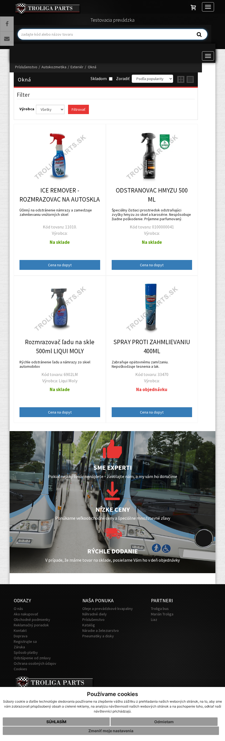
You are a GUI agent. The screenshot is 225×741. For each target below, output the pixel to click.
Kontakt (20, 630)
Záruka (19, 646)
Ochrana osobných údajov (35, 663)
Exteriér (77, 66)
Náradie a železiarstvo (100, 630)
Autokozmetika (53, 66)
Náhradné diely (94, 614)
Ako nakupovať (26, 614)
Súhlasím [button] (56, 721)
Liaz (154, 619)
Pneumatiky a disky (98, 635)
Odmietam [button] (164, 721)
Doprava (20, 635)
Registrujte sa (25, 641)
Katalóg (88, 625)
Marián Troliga (162, 614)
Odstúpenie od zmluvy (32, 657)
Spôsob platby (26, 652)
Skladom (99, 78)
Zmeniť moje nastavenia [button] (110, 730)
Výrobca (27, 108)
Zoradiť (123, 78)
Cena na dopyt (60, 264)
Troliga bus (160, 608)
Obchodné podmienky (32, 619)
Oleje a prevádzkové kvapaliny (107, 608)
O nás (18, 608)
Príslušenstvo (26, 66)
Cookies (20, 668)
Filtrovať (78, 109)
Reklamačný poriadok (31, 625)
